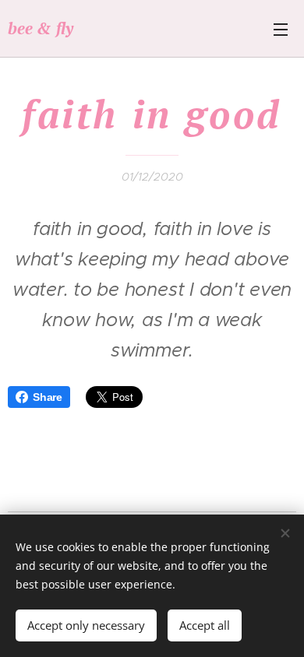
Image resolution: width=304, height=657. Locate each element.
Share (47, 397)
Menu (280, 28)
